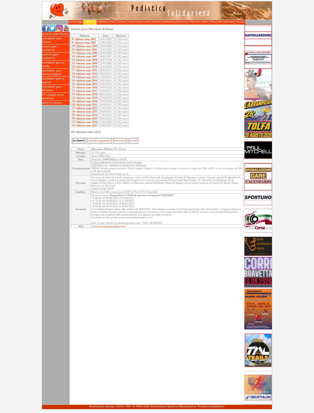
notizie (156, 21)
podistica (89, 21)
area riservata (225, 21)
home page (75, 21)
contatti (240, 21)
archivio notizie (52, 102)
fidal (205, 21)
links (213, 21)
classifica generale (99, 140)
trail (112, 21)
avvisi (133, 140)
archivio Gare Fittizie (55, 33)
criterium (134, 21)
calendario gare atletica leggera (51, 72)
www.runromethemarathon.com (108, 226)
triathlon (103, 21)
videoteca (194, 21)
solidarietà (168, 21)
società (146, 21)
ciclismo (122, 21)
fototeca (182, 21)
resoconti (120, 140)
